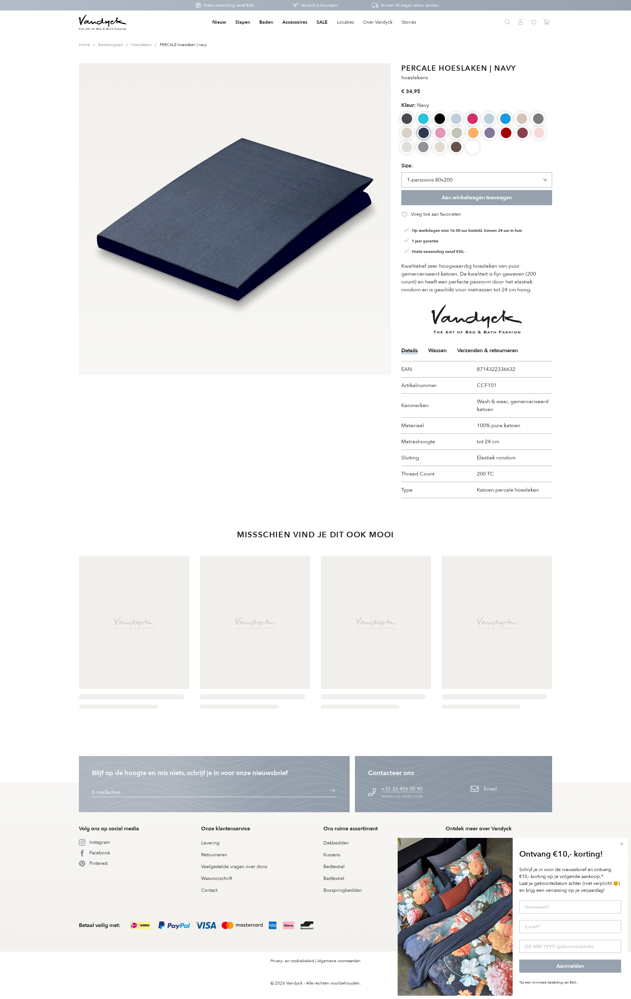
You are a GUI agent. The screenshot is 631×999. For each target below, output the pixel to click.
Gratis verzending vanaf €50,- (229, 5)
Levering (210, 843)
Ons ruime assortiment (350, 828)
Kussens (331, 855)
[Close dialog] (622, 844)
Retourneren (214, 855)
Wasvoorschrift (216, 878)
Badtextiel (333, 878)
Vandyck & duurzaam (319, 5)
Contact (209, 890)
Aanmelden (570, 966)
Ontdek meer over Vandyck (479, 828)
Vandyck (294, 983)
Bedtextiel (334, 867)
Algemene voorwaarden (339, 960)
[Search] (507, 22)
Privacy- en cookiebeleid (292, 960)
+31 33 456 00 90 (402, 788)
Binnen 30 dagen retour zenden (410, 5)
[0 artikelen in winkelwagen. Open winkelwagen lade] (547, 22)
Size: (407, 165)
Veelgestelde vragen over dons (234, 867)
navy (415, 105)
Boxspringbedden (342, 890)
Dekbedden (336, 843)
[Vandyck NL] (103, 22)
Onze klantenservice (225, 828)
